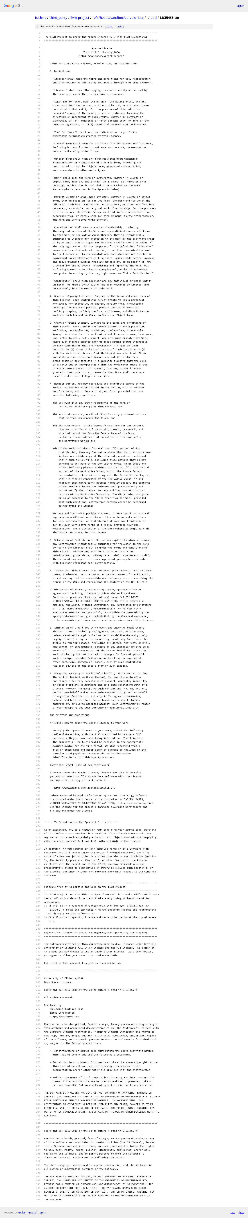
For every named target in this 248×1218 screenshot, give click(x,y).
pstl (154, 17)
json (241, 1212)
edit (120, 26)
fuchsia (40, 17)
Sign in (240, 5)
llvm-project (79, 17)
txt (233, 1212)
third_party (58, 17)
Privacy (32, 1212)
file (109, 26)
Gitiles (21, 1212)
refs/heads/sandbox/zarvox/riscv (118, 17)
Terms (42, 1212)
